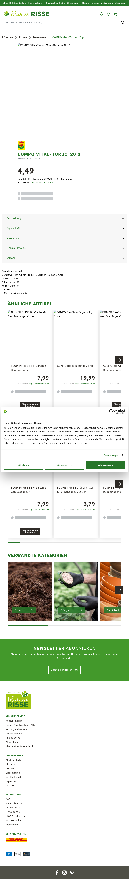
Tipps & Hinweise (16, 248)
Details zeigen (111, 455)
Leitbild (10, 768)
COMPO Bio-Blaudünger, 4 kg (75, 365)
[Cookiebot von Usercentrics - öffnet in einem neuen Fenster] (111, 411)
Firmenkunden (13, 742)
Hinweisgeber (13, 812)
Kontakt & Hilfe (14, 721)
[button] (101, 13)
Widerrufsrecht (14, 803)
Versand (11, 257)
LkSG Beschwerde (15, 816)
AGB (8, 799)
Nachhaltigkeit (14, 777)
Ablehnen (23, 465)
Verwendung (13, 238)
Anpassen (62, 465)
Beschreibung (14, 218)
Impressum (12, 824)
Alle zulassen (105, 465)
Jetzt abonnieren (62, 669)
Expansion (11, 781)
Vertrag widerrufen (16, 729)
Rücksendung (13, 738)
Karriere (10, 785)
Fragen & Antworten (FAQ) (20, 725)
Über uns (10, 764)
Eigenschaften (14, 228)
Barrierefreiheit (14, 820)
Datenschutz (13, 807)
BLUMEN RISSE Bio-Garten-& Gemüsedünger (28, 367)
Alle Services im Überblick (20, 746)
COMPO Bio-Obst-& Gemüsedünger (114, 367)
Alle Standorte (13, 760)
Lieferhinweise (14, 733)
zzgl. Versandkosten (42, 182)
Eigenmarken (13, 772)
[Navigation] (123, 14)
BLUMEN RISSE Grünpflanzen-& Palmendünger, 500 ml (75, 489)
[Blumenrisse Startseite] (26, 13)
